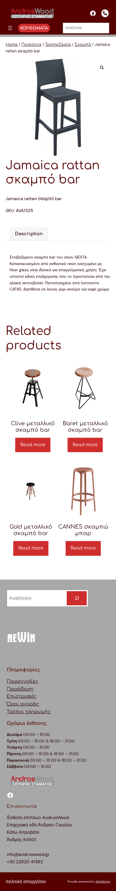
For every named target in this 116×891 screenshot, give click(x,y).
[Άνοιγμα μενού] (10, 28)
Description (29, 233)
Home (12, 44)
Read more (32, 444)
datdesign (102, 881)
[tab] (29, 234)
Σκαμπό (83, 44)
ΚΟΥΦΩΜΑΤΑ (34, 28)
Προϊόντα (31, 44)
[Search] (77, 598)
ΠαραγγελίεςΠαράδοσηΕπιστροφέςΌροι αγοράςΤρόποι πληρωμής (29, 697)
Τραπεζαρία (58, 44)
